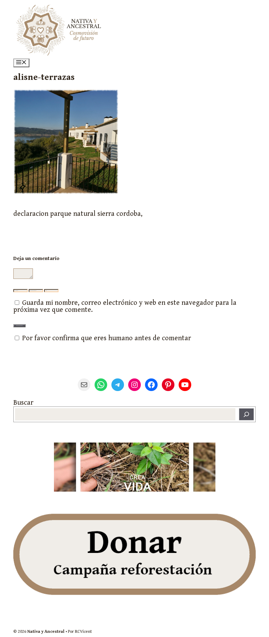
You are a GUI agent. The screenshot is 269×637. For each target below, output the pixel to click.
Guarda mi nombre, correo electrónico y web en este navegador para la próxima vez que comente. (124, 306)
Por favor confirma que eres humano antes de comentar (105, 338)
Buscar (23, 403)
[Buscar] (246, 414)
